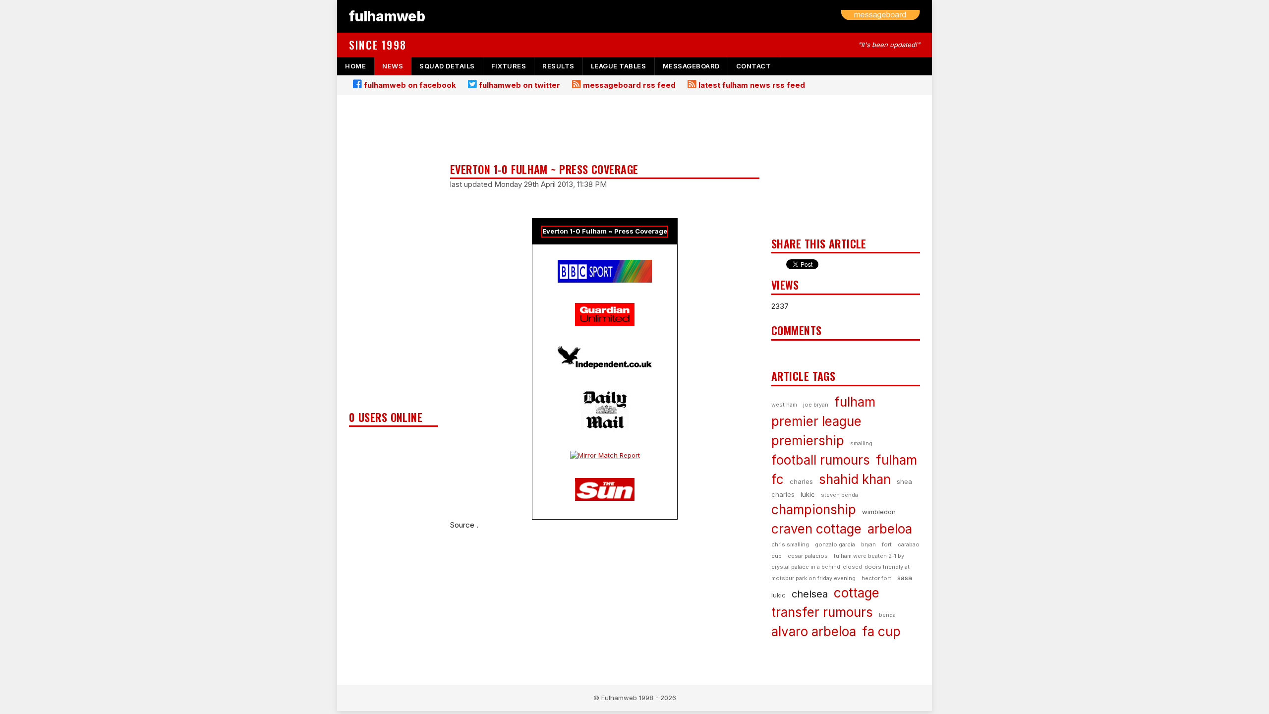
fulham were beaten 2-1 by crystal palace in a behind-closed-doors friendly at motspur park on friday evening (840, 567)
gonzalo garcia (835, 544)
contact (753, 66)
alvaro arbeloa (813, 631)
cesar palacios (808, 555)
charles (801, 481)
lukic (808, 494)
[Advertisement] (393, 256)
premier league (816, 421)
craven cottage (816, 528)
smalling (861, 443)
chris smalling (790, 544)
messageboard (691, 66)
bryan (868, 544)
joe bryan (815, 404)
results (558, 66)
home (355, 66)
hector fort (876, 578)
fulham (854, 402)
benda (887, 614)
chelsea (810, 594)
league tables (618, 66)
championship (813, 509)
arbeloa (889, 528)
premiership (807, 440)
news (392, 66)
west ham (784, 404)
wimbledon (879, 512)
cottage (856, 592)
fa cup (881, 631)
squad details (447, 66)
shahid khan (855, 479)
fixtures (508, 66)
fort (887, 544)
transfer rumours (822, 612)
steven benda (839, 494)
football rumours (820, 460)
